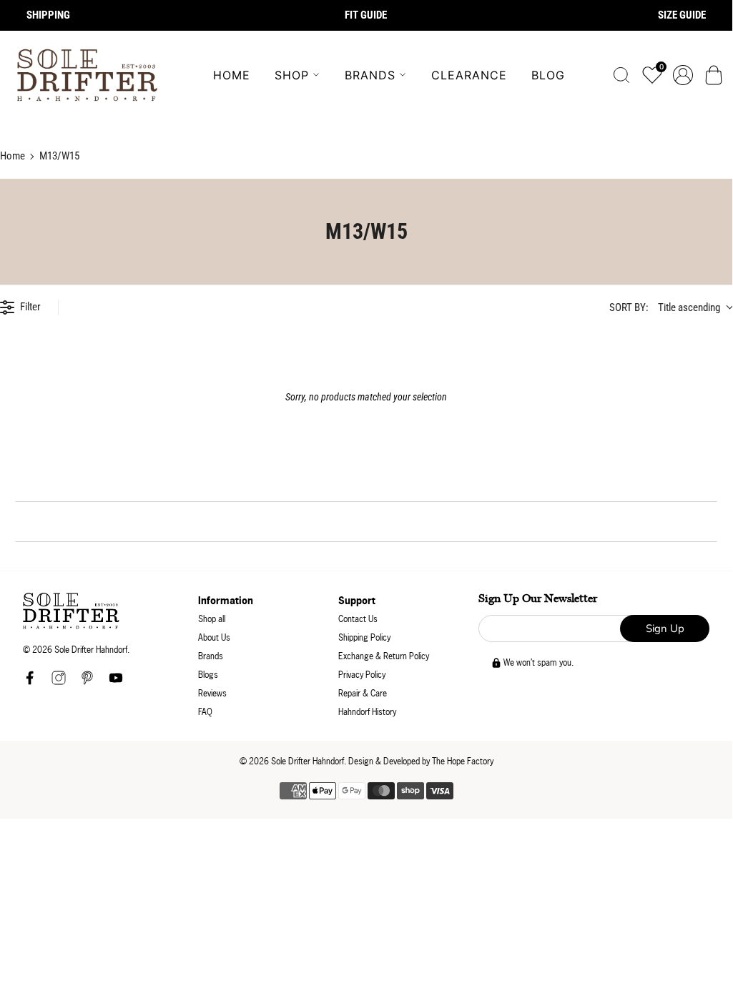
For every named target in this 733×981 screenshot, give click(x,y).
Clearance (469, 75)
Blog (548, 75)
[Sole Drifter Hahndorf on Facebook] (30, 681)
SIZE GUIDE (682, 15)
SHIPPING (48, 15)
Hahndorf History (367, 711)
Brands (370, 75)
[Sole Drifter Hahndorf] (87, 75)
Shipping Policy (364, 637)
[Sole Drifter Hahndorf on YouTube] (116, 681)
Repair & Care (362, 693)
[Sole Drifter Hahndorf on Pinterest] (87, 681)
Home (231, 75)
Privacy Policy (361, 674)
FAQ (205, 711)
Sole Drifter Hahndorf (307, 761)
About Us (214, 637)
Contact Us (358, 618)
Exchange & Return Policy (383, 656)
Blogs (208, 674)
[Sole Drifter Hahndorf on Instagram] (58, 681)
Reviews (212, 693)
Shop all (211, 618)
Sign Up (665, 628)
